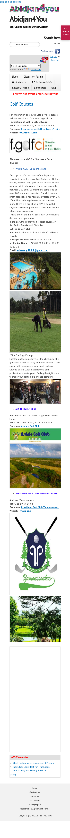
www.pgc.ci (25, 510)
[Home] (35, 9)
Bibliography (35, 804)
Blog (53, 87)
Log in (53, 56)
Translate (36, 69)
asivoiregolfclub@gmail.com (32, 250)
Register (55, 59)
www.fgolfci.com (28, 132)
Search (57, 43)
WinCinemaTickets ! (65, 33)
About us (34, 796)
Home (15, 76)
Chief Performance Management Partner (33, 762)
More (13, 774)
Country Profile (20, 87)
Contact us (40, 87)
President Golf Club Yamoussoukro (40, 507)
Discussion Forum (33, 76)
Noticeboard (19, 82)
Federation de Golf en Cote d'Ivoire (40, 129)
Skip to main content (10, 1)
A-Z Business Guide (41, 82)
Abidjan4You (28, 19)
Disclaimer (35, 800)
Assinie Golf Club (30, 426)
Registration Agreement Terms (34, 808)
